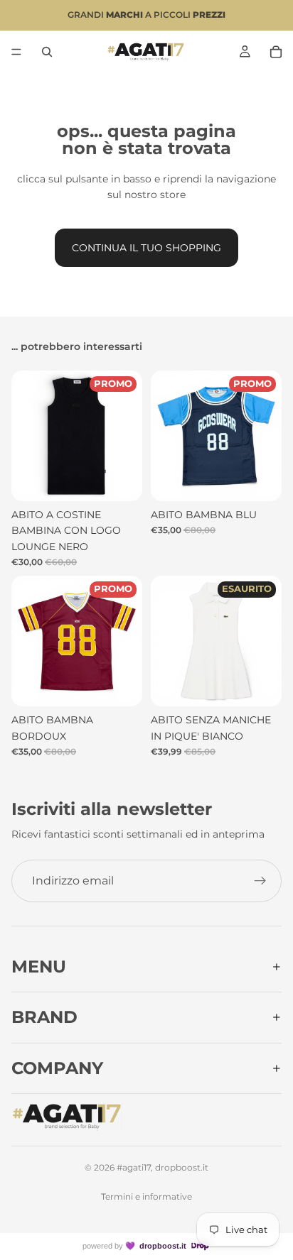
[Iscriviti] (260, 881)
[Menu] (16, 51)
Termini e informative (146, 1196)
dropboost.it (162, 1246)
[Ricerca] (47, 51)
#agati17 (134, 1167)
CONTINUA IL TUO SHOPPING (146, 247)
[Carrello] (276, 51)
